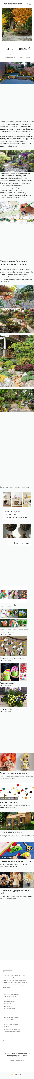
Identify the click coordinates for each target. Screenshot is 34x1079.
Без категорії (8, 487)
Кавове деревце (21, 543)
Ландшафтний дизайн (23, 487)
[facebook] (3, 1040)
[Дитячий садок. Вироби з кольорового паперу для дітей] (13, 619)
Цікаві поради (9, 1034)
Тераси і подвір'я (10, 1022)
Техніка (6, 1026)
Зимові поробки (9, 1008)
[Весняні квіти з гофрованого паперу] (13, 595)
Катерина (26, 58)
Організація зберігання (12, 1031)
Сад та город (8, 1019)
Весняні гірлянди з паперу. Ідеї (12, 658)
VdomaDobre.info (19, 1060)
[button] (27, 4)
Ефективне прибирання (12, 1029)
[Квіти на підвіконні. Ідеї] (13, 697)
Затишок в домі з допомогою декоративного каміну (16, 514)
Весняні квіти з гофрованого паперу (14, 605)
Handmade (7, 1011)
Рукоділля (7, 999)
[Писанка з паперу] (13, 672)
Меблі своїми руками (11, 1024)
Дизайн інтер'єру (10, 996)
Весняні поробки (9, 1001)
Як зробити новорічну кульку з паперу (13, 263)
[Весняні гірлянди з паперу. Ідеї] (13, 646)
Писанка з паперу (7, 683)
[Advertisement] (17, 102)
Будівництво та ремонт (12, 1017)
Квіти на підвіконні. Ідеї (9, 709)
